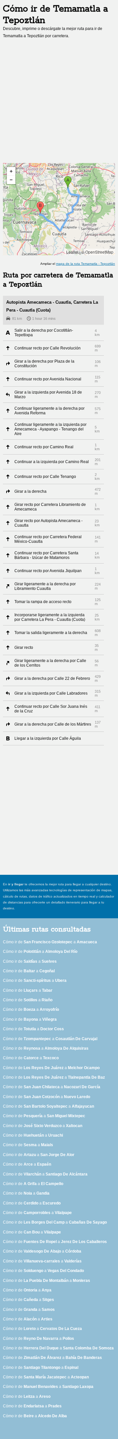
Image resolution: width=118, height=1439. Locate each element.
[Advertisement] (59, 102)
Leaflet (72, 252)
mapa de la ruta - (85, 263)
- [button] (11, 180)
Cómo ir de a (50, 942)
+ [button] (11, 171)
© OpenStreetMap (97, 252)
